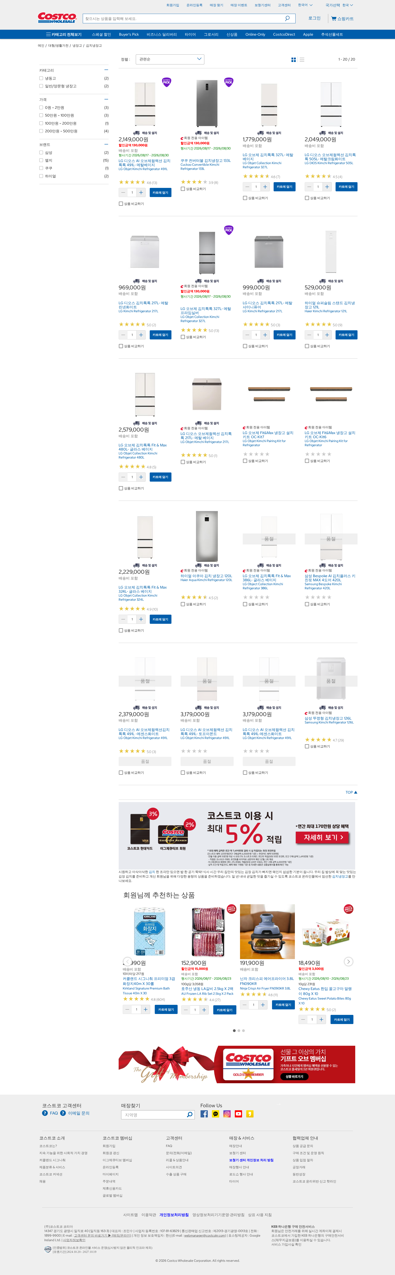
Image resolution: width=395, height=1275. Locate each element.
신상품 (232, 34)
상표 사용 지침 (260, 1214)
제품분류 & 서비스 (52, 1167)
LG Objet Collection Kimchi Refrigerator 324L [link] (138, 597)
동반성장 (299, 1174)
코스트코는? (48, 1146)
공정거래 (299, 1167)
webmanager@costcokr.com (204, 1235)
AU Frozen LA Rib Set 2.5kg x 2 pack (207, 994)
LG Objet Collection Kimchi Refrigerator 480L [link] (138, 455)
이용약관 (148, 1214)
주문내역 (109, 1181)
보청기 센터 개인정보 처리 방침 (251, 1160)
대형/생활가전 (58, 45)
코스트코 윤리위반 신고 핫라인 (314, 1181)
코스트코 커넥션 (50, 1174)
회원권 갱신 (111, 1153)
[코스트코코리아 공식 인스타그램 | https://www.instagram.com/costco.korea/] (227, 1115)
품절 (145, 761)
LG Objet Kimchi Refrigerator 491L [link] (143, 169)
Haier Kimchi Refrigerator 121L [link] (326, 311)
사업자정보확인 (74, 1240)
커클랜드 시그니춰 (52, 1160)
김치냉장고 (94, 45)
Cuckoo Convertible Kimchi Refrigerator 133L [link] (200, 167)
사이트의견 (174, 1167)
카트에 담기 (160, 193)
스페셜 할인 (101, 34)
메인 (41, 45)
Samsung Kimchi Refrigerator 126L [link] (329, 722)
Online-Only (255, 34)
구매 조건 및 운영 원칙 (308, 1153)
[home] (57, 17)
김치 (152, 872)
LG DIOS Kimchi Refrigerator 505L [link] (329, 163)
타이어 (190, 34)
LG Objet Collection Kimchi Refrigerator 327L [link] (262, 165)
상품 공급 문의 (303, 1146)
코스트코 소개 (52, 1138)
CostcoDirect (284, 34)
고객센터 (174, 1138)
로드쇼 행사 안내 (241, 1174)
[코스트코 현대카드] (237, 867)
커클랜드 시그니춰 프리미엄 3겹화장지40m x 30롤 (149, 981)
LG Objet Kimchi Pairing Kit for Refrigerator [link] (264, 443)
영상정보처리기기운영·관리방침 (218, 1214)
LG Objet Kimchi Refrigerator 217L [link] (205, 442)
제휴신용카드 (112, 1188)
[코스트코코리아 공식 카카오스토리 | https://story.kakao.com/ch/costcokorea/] (250, 1115)
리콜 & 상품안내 (177, 1160)
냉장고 (77, 45)
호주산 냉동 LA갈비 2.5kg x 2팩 (207, 988)
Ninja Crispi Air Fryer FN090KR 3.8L (265, 988)
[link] (145, 128)
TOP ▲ (352, 792)
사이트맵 (130, 1214)
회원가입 (109, 1146)
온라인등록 (111, 1167)
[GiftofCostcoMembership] (237, 1081)
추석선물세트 (332, 34)
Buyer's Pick (129, 34)
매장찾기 (130, 1105)
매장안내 (235, 1146)
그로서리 (211, 34)
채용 (42, 1181)
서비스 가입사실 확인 (286, 1244)
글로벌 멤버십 (113, 1195)
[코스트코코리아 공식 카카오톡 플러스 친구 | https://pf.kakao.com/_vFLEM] (216, 1115)
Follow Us (211, 1105)
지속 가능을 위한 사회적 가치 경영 (63, 1153)
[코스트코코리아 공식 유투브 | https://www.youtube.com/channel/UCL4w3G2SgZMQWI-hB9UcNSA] (239, 1115)
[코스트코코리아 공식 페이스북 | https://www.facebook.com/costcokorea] (204, 1115)
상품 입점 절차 (303, 1160)
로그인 (314, 18)
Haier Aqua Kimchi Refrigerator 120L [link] (206, 580)
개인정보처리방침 (174, 1214)
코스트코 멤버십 (117, 1138)
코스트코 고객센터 (62, 1105)
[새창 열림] (48, 1250)
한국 (345, 5)
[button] (290, 18)
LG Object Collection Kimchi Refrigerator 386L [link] (263, 586)
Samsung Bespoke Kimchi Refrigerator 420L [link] (323, 586)
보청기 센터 (237, 1153)
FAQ (169, 1146)
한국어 (303, 5)
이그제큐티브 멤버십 (117, 1160)
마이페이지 (111, 1174)
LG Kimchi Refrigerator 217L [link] (138, 311)
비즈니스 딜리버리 (162, 34)
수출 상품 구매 (176, 1174)
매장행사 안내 (239, 1167)
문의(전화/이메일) (179, 1153)
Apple (308, 34)
